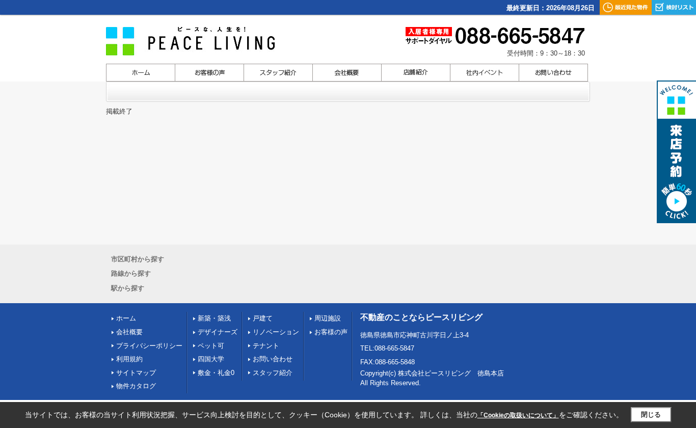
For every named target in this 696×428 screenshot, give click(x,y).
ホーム (126, 318)
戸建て (263, 318)
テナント (266, 346)
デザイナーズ (217, 332)
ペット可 (211, 346)
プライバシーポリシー (149, 346)
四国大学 (211, 359)
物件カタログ (136, 386)
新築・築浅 (214, 318)
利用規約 (129, 359)
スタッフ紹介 (272, 373)
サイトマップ (136, 373)
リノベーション (276, 332)
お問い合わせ (272, 359)
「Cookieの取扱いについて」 (518, 415)
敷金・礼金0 (216, 373)
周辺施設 (327, 318)
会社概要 (129, 332)
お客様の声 (330, 332)
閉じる (651, 414)
